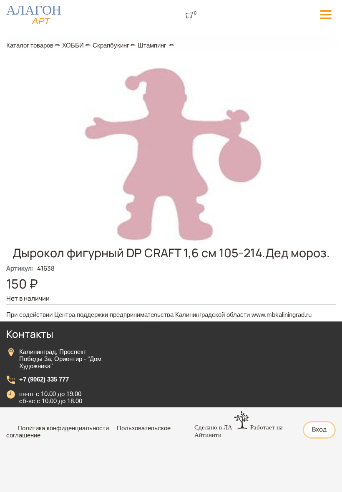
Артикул (20, 268)
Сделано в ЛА (213, 427)
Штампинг (152, 45)
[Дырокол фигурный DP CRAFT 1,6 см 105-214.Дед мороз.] (171, 244)
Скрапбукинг (111, 45)
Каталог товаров (29, 45)
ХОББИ (73, 45)
